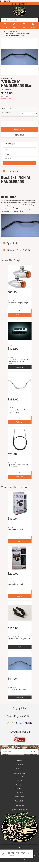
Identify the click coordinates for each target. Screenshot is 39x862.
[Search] (35, 20)
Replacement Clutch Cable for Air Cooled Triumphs (18, 465)
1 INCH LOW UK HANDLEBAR (17, 689)
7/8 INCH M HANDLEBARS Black (14, 35)
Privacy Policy (19, 796)
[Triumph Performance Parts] (19, 11)
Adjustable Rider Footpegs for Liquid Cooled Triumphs (19, 639)
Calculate (20, 163)
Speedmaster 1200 (15, 31)
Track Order (19, 769)
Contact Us (19, 785)
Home (4, 31)
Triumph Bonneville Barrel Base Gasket (19, 854)
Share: (4, 90)
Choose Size (6, 113)
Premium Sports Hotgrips (16, 584)
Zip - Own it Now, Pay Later (19, 810)
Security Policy (19, 805)
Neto (26, 859)
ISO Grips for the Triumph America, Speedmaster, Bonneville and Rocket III (19, 361)
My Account (19, 764)
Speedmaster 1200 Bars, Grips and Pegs (17, 33)
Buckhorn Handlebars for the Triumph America (17, 411)
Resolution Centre (19, 773)
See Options (19, 367)
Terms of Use (19, 792)
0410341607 (21, 4)
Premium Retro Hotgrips (16, 529)
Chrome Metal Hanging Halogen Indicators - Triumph (18, 303)
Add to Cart (20, 129)
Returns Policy (19, 801)
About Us (19, 780)
